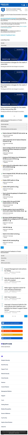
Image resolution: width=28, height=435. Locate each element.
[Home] (7, 5)
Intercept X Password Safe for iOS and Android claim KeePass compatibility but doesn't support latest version (15, 307)
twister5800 (6, 177)
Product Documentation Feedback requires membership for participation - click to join (14, 432)
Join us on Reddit (8, 331)
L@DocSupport (7, 206)
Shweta (5, 230)
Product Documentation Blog (11, 10)
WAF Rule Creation (10, 297)
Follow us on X (7, 327)
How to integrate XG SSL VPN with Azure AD (14, 173)
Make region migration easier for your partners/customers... (14, 288)
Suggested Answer (2, 166)
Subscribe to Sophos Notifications (12, 323)
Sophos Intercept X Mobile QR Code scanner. (14, 133)
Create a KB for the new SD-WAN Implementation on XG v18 (11, 202)
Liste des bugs (6, 227)
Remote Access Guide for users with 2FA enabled (14, 279)
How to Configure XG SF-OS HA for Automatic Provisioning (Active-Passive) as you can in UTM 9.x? (14, 149)
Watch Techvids (7, 338)
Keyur (5, 224)
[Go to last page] (14, 116)
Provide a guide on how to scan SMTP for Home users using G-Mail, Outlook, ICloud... (14, 210)
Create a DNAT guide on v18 (10, 180)
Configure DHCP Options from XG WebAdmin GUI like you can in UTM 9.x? (14, 158)
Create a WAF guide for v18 (10, 187)
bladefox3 (6, 154)
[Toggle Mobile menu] (26, 5)
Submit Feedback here (8, 35)
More (21, 10)
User (24, 5)
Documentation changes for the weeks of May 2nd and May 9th (13, 108)
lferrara (5, 183)
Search (22, 5)
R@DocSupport (7, 136)
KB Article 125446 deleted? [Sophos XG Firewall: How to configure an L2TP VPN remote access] (15, 219)
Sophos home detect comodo (10, 234)
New (26, 10)
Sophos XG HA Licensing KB (10, 240)
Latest (8, 135)
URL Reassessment (8, 334)
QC (4, 144)
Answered (2, 133)
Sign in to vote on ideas (2, 268)
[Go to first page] (13, 316)
